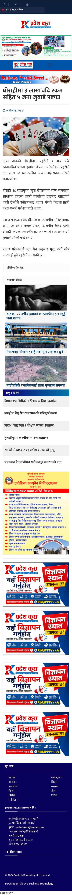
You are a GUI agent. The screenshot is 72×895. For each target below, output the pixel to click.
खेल (53, 791)
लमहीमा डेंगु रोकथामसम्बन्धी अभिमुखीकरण (30, 413)
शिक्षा (53, 782)
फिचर (12, 791)
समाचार (13, 782)
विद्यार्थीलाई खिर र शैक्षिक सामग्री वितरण (29, 425)
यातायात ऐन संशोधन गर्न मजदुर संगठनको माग (33, 462)
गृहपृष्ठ (12, 777)
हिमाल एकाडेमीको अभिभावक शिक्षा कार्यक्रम (31, 401)
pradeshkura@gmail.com (29, 827)
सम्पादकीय (56, 777)
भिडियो (12, 795)
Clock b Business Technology (36, 883)
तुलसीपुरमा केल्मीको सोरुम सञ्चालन (26, 438)
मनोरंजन (13, 800)
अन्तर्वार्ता (13, 786)
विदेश (54, 795)
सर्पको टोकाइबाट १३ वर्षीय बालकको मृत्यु (29, 450)
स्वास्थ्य (55, 786)
